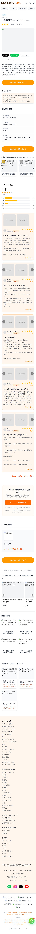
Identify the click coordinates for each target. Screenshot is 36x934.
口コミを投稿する (19, 502)
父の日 (4, 848)
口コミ (19, 24)
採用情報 (30, 912)
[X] (21, 886)
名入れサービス (6, 800)
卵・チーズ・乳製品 (8, 749)
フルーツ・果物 (6, 752)
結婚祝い (4, 780)
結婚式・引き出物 (7, 805)
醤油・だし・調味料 (8, 739)
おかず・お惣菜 (6, 734)
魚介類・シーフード (8, 731)
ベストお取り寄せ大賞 (8, 820)
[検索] (26, 2)
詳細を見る (29, 257)
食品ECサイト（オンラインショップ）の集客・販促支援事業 (18, 920)
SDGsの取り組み (26, 914)
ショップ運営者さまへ (25, 870)
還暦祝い (4, 787)
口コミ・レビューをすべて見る (22, 476)
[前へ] (3, 269)
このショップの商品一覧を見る (14, 549)
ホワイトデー (6, 843)
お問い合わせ (13, 880)
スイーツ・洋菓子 (7, 724)
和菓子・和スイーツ (8, 726)
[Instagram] (15, 886)
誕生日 (4, 790)
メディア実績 (23, 880)
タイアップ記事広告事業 (18, 924)
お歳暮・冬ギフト (7, 856)
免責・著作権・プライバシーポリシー (18, 877)
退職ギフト (5, 808)
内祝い (4, 803)
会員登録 (4, 833)
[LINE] (9, 886)
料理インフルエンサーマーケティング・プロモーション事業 (18, 922)
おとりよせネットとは (10, 870)
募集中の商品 (6, 830)
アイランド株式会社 (12, 912)
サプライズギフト (7, 798)
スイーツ (13, 8)
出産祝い (4, 782)
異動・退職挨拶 (6, 810)
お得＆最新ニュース (8, 823)
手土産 (4, 775)
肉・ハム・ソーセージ (8, 729)
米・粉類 (4, 747)
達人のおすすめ (6, 818)
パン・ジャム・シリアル (9, 741)
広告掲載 (9, 914)
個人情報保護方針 (23, 912)
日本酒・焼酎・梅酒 (8, 762)
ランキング (23, 8)
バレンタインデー (7, 841)
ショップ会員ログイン (18, 873)
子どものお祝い (6, 792)
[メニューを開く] (33, 3)
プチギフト (5, 777)
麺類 (3, 744)
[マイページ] (29, 2)
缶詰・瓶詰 (5, 757)
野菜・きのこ (6, 754)
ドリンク (4, 759)
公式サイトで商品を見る (17, 82)
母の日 (4, 846)
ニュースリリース (16, 914)
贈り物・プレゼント (8, 772)
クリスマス (5, 853)
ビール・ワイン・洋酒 (8, 764)
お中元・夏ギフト (7, 851)
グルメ (4, 8)
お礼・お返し (6, 785)
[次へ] (32, 269)
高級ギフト (5, 795)
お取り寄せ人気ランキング (10, 815)
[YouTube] (27, 886)
